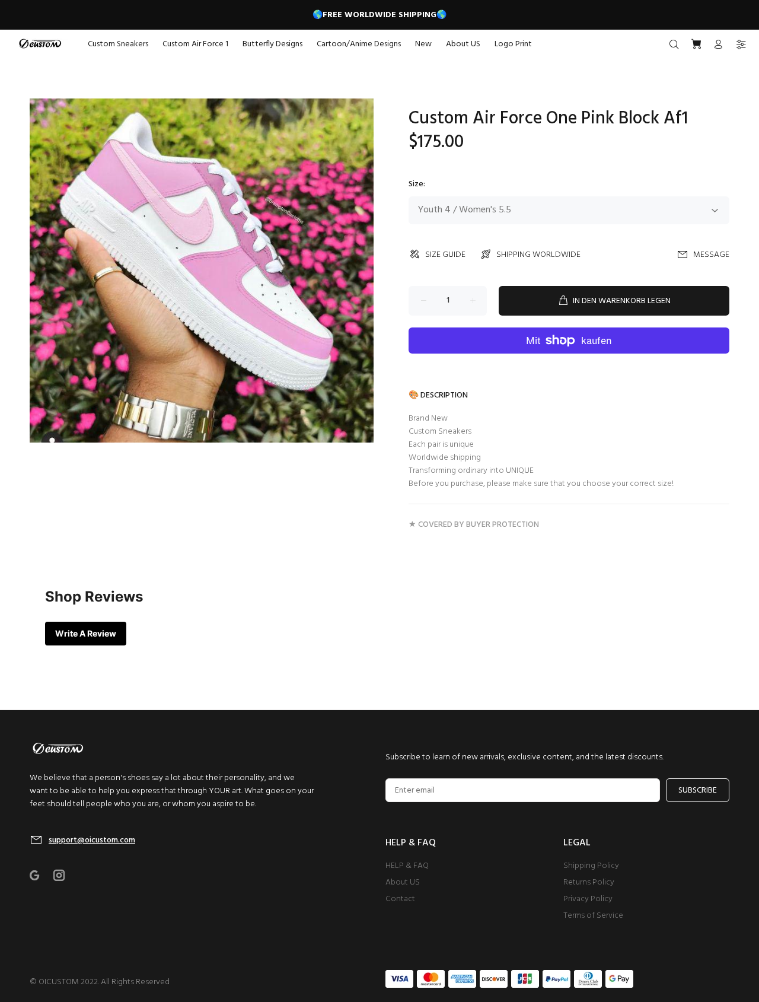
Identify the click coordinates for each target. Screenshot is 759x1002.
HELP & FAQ (407, 866)
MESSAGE (711, 255)
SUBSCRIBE (697, 790)
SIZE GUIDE (445, 255)
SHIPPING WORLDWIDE (538, 255)
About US (402, 882)
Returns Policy (588, 882)
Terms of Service (593, 916)
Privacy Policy (588, 899)
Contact (400, 899)
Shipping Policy (591, 866)
